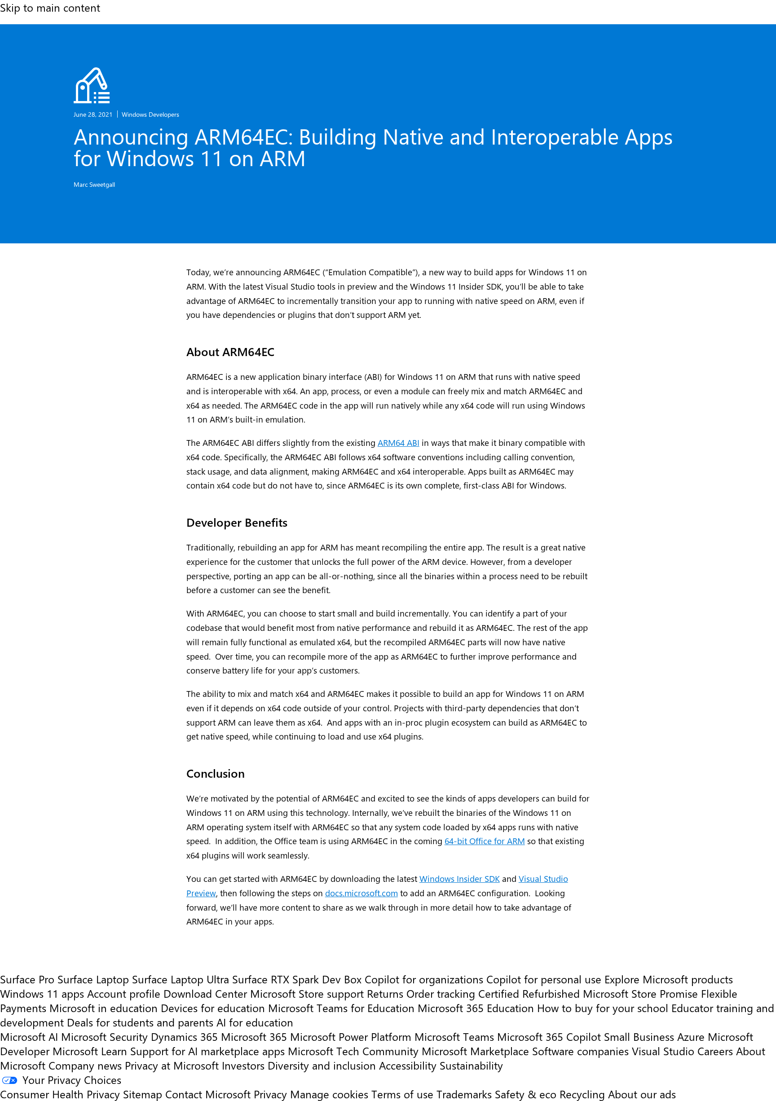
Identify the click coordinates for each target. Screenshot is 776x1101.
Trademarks (464, 1094)
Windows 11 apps (42, 993)
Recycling (582, 1094)
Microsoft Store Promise (640, 993)
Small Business (639, 1036)
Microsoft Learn (90, 1051)
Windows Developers (150, 114)
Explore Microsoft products (668, 979)
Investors (243, 1065)
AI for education (254, 1022)
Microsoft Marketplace (475, 1051)
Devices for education (213, 1007)
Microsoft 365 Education (476, 1007)
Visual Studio (663, 1051)
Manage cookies (329, 1094)
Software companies (580, 1051)
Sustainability (471, 1065)
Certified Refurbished (529, 993)
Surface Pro (27, 979)
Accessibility (407, 1065)
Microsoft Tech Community (353, 1051)
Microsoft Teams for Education (341, 1007)
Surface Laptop (93, 979)
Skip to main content (50, 7)
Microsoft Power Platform (350, 1036)
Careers (715, 1051)
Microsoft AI (29, 1036)
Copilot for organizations (424, 979)
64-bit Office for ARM (485, 840)
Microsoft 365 (254, 1036)
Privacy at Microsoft (172, 1065)
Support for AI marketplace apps (207, 1051)
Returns (385, 993)
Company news (85, 1065)
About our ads (642, 1094)
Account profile (123, 993)
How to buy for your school (602, 1007)
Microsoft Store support (307, 993)
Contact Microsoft (208, 1094)
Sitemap (142, 1094)
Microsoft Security (104, 1036)
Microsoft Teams (454, 1036)
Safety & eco (525, 1094)
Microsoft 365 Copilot (549, 1036)
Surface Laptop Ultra (180, 979)
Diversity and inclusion (322, 1065)
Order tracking (440, 993)
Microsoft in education (103, 1007)
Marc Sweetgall (94, 184)
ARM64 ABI (398, 442)
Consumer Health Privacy (60, 1094)
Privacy (272, 1094)
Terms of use (402, 1094)
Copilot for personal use (543, 979)
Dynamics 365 (184, 1036)
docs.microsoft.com (361, 892)
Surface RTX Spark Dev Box (297, 979)
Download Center (205, 993)
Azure (691, 1036)
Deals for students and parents (140, 1022)
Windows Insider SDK (459, 878)
